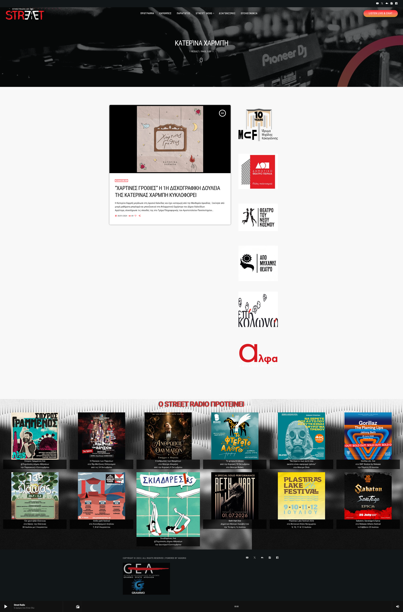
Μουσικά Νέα (121, 181)
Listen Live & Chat (380, 13)
